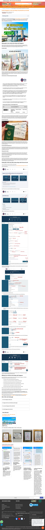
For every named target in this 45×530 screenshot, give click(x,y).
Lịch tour (28, 6)
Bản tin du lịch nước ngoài (19, 505)
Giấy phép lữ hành (4, 505)
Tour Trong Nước (16, 6)
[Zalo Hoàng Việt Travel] (22, 519)
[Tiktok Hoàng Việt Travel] (24, 519)
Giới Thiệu (9, 6)
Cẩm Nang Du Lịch (8, 8)
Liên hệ (33, 6)
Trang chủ (3, 8)
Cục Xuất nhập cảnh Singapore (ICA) (21, 165)
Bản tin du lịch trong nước (19, 504)
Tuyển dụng (3, 508)
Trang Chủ (4, 6)
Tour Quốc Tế (23, 6)
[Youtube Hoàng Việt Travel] (19, 519)
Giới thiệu (3, 504)
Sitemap (15, 497)
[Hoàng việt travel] (8, 4)
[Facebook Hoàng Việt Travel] (17, 519)
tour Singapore (13, 395)
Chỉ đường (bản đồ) (18, 508)
